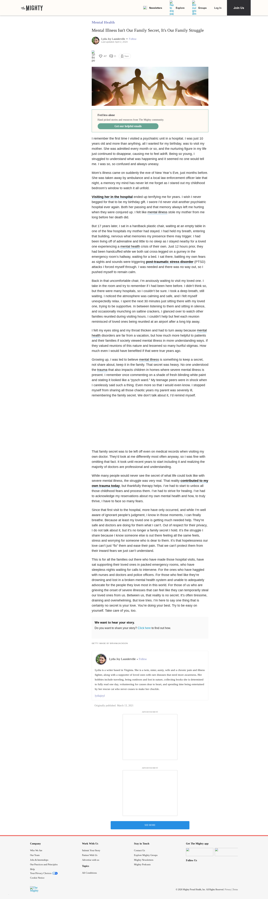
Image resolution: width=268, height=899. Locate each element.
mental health (130, 246)
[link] (32, 8)
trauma (102, 370)
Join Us (239, 8)
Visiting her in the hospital (112, 197)
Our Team (35, 855)
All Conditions (89, 872)
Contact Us (139, 850)
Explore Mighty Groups (146, 855)
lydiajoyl (100, 695)
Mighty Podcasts (142, 864)
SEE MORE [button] (150, 825)
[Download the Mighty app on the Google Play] (228, 852)
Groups (202, 7)
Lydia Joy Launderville (113, 39)
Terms (235, 889)
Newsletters (155, 7)
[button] (132, 38)
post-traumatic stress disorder (169, 262)
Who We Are (36, 850)
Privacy (228, 889)
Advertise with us (90, 860)
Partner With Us (89, 855)
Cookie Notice (37, 877)
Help (32, 869)
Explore (180, 7)
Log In (218, 7)
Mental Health (103, 22)
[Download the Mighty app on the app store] (199, 852)
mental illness (157, 212)
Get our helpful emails (128, 126)
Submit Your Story (91, 850)
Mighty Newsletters (143, 860)
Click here (144, 628)
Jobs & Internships (39, 860)
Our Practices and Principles (44, 864)
